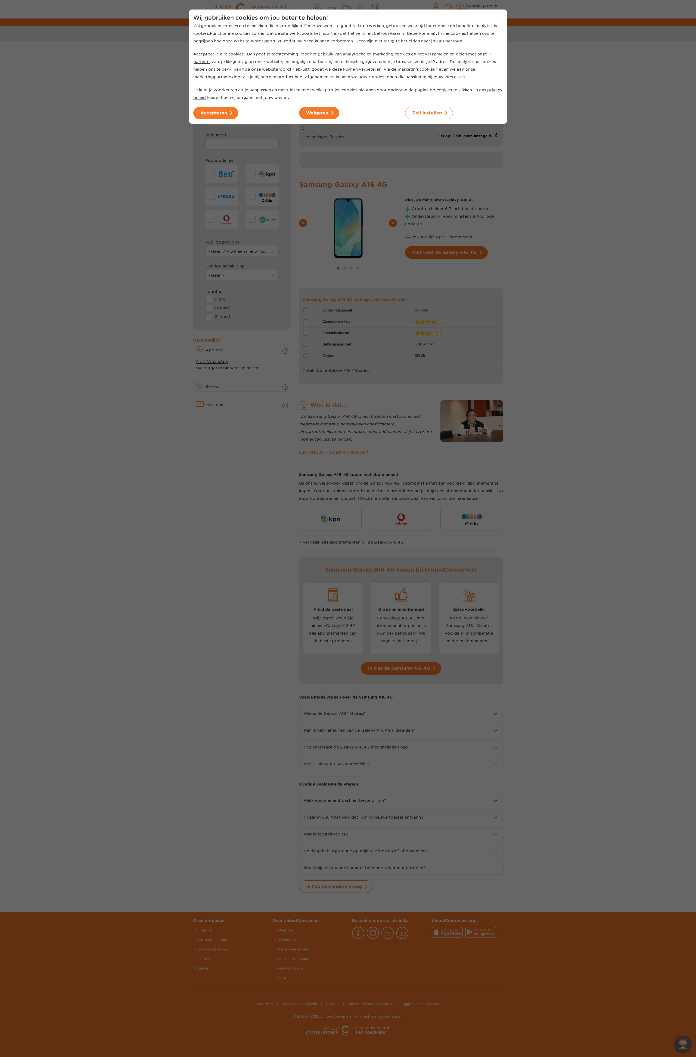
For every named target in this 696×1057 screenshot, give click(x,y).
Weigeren (317, 113)
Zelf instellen (427, 113)
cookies (444, 90)
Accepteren (213, 113)
